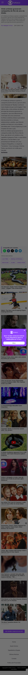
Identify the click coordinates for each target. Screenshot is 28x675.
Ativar (14, 343)
